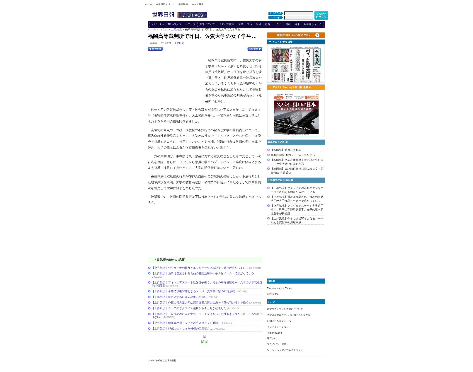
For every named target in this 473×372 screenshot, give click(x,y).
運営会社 (272, 338)
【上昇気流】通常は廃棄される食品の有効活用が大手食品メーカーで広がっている (203, 273)
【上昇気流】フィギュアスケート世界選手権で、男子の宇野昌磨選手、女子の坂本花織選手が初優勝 (297, 209)
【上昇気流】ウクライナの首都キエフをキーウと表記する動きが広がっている (200, 267)
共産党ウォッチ (313, 24)
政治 (249, 24)
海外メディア (207, 24)
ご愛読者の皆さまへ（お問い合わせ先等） (290, 315)
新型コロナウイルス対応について (285, 309)
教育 (267, 24)
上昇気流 (179, 43)
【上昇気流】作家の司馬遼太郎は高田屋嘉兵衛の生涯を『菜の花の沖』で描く (200, 302)
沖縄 (258, 24)
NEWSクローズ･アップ (181, 24)
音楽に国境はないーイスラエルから (293, 154)
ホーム (148, 4)
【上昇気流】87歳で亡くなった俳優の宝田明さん (182, 328)
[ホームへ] (180, 17)
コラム (278, 24)
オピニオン (158, 24)
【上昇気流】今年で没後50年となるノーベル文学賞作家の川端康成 (193, 291)
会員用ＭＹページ (165, 4)
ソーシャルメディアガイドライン (285, 350)
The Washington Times (279, 288)
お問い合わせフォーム (279, 321)
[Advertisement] (175, 80)
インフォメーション (278, 326)
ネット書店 (198, 4)
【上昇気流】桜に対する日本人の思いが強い (179, 296)
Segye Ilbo (272, 294)
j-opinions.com (275, 332)
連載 (288, 24)
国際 (240, 24)
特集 (297, 24)
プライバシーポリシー (279, 344)
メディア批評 (226, 24)
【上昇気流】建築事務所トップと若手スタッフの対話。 (186, 322)
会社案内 (183, 4)
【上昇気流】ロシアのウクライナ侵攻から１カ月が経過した (189, 308)
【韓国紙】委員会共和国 (286, 149)
